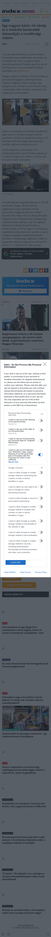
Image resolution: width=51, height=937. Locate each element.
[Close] (45, 365)
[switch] (40, 420)
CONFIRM (15, 562)
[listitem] (25, 414)
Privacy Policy (41, 572)
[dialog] (25, 468)
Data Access (25, 572)
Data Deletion (10, 572)
